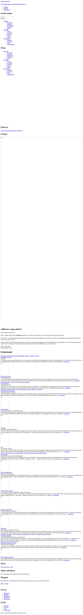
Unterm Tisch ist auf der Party (8, 543)
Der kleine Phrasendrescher (8, 391)
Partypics (9, 34)
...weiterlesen (66, 361)
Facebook (6, 606)
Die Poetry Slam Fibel (6, 509)
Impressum (6, 593)
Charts (8, 35)
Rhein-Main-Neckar (10, 4)
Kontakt (6, 7)
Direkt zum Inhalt (5, 1)
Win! (8, 43)
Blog (8, 28)
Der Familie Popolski (6, 535)
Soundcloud (7, 610)
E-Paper (6, 8)
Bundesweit (23, 4)
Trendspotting (10, 44)
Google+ (6, 607)
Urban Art (9, 41)
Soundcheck (10, 25)
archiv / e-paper (5, 583)
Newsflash (10, 22)
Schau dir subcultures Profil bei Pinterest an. (12, 130)
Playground (7, 38)
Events (9, 31)
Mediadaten (7, 10)
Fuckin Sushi (4, 454)
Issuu (5, 608)
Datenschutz (7, 599)
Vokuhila (3, 428)
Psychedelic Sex (5, 383)
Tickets (9, 37)
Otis (2, 447)
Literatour (9, 27)
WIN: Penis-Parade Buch (7, 557)
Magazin (6, 21)
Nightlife (6, 30)
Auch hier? (3, 528)
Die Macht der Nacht (6, 357)
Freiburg (3, 4)
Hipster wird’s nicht (6, 376)
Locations (9, 33)
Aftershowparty (5, 409)
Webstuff (9, 40)
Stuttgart (17, 4)
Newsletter (6, 597)
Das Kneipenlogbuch (6, 472)
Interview (9, 24)
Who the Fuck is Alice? (7, 491)
